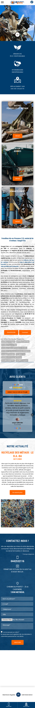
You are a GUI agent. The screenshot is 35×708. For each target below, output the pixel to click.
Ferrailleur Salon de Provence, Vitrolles (14, 348)
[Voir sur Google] (17, 419)
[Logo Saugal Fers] (17, 2)
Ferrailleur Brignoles (8, 360)
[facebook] (32, 3)
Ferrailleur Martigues (8, 342)
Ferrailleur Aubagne (8, 354)
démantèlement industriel (9, 266)
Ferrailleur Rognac (22, 360)
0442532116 (11, 332)
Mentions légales (9, 695)
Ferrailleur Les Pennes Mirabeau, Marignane (16, 351)
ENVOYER (17, 642)
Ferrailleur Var (20, 354)
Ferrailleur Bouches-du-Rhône (11, 357)
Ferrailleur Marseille (23, 342)
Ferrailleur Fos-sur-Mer (9, 345)
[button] (2, 414)
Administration (27, 695)
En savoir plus (17, 492)
